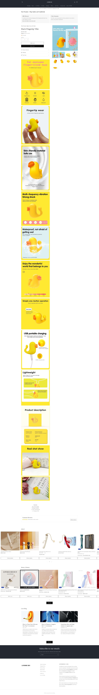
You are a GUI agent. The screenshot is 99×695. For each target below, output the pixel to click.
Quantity (22, 37)
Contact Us (42, 673)
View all (49, 602)
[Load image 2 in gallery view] (62, 55)
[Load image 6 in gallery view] (62, 61)
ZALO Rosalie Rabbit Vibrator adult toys (64, 551)
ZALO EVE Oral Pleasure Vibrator (6, 551)
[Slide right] (52, 562)
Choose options (10, 558)
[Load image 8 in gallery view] (75, 61)
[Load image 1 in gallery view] (55, 55)
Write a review (73, 519)
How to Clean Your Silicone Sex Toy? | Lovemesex (30, 625)
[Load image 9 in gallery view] (55, 68)
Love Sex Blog (42, 675)
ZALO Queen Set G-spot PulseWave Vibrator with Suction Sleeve (86, 552)
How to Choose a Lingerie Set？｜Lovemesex (49, 625)
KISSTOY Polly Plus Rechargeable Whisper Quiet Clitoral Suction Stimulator (87, 590)
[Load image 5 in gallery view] (55, 61)
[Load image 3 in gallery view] (68, 55)
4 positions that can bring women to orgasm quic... (67, 625)
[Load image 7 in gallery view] (68, 61)
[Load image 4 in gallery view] (75, 55)
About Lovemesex (43, 664)
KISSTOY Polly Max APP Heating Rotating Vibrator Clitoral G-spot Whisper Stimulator (67, 590)
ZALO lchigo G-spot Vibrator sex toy (45, 551)
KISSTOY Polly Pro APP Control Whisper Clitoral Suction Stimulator (48, 590)
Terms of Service (43, 671)
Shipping (22, 33)
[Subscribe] (57, 655)
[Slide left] (47, 562)
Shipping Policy (42, 666)
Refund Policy (42, 669)
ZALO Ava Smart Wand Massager (25, 551)
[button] (22, 2)
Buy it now (32, 46)
